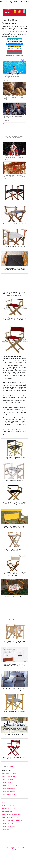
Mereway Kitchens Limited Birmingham (11, 814)
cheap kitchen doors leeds (14, 46)
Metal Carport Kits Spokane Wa (9, 788)
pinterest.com (10, 766)
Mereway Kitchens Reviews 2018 (10, 817)
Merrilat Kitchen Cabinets (8, 806)
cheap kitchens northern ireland (14, 55)
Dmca (6, 847)
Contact (12, 847)
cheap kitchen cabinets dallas (14, 53)
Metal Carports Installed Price (9, 779)
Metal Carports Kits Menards (9, 826)
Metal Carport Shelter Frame (9, 776)
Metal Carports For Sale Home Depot (11, 808)
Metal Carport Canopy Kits (8, 794)
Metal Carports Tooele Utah (8, 791)
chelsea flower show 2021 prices (14, 44)
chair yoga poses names (14, 48)
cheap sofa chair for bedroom (14, 50)
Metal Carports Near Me (8, 823)
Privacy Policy (20, 847)
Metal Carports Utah (7, 811)
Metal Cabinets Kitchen (7, 797)
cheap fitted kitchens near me (15, 39)
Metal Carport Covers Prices (9, 773)
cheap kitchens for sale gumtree (14, 41)
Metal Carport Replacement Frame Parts (12, 820)
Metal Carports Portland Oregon (10, 800)
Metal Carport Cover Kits (8, 782)
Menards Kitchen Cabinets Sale (9, 785)
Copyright (14, 849)
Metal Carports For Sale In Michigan (11, 803)
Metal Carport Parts (6, 829)
